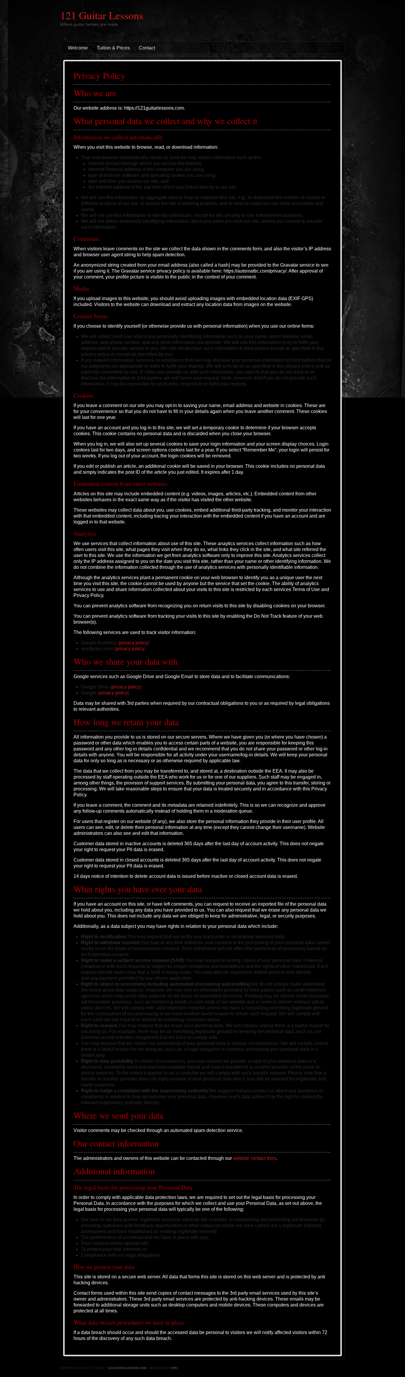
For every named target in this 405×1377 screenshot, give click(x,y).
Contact (147, 47)
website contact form (254, 1158)
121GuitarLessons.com (127, 1368)
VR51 (174, 1368)
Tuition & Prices (113, 47)
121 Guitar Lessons (101, 15)
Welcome (78, 47)
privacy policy (133, 642)
